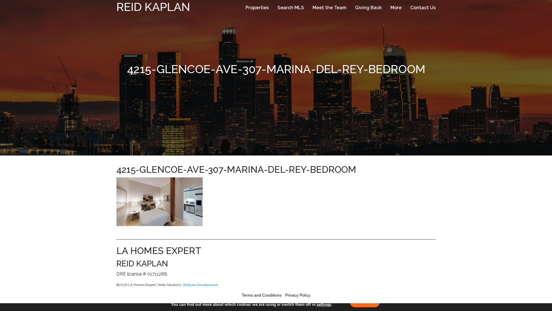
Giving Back (368, 7)
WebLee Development (200, 285)
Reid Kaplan (153, 7)
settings (324, 304)
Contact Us (423, 7)
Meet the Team (329, 7)
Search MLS (290, 7)
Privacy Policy (297, 295)
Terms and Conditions (261, 295)
